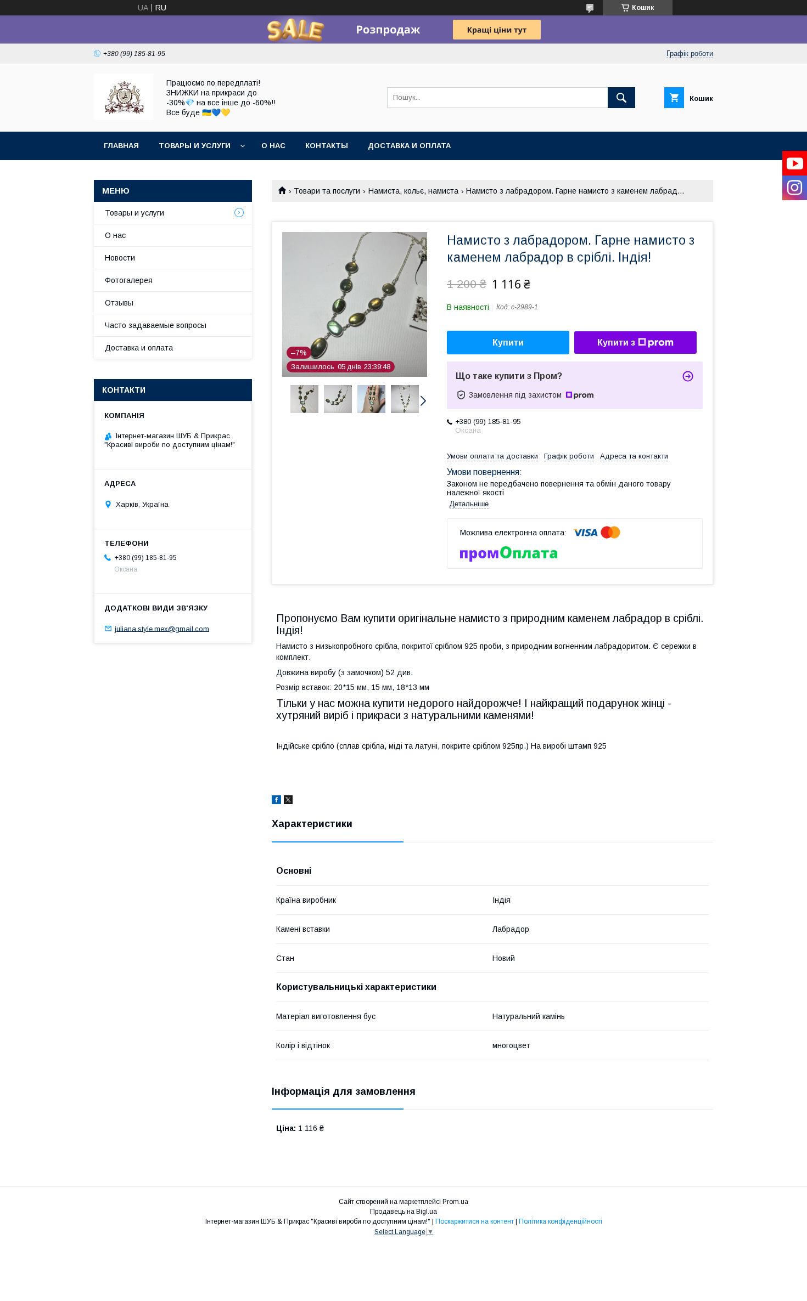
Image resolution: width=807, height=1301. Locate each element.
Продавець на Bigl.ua (403, 1211)
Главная (121, 146)
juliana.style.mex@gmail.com (162, 628)
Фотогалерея (129, 280)
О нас (273, 146)
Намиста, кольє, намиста (413, 190)
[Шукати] (621, 97)
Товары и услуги (195, 146)
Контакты (326, 146)
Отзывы (119, 302)
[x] (288, 801)
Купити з (616, 342)
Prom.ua (455, 1202)
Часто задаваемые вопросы (155, 325)
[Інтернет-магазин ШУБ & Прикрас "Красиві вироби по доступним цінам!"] (123, 117)
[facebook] (276, 801)
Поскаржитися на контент (474, 1221)
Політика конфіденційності (560, 1221)
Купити (508, 342)
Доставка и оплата (409, 146)
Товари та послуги (327, 190)
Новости (120, 257)
